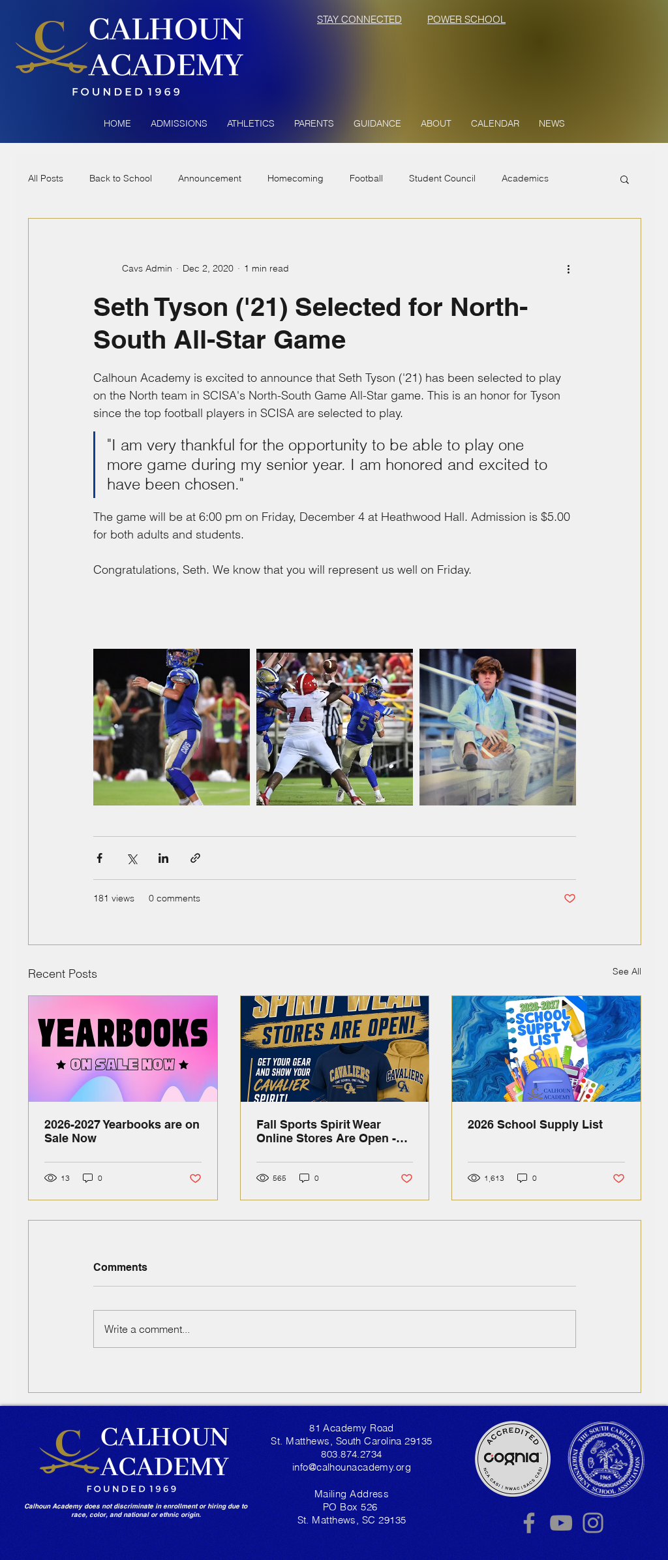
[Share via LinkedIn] (163, 858)
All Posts (45, 178)
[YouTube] (561, 1523)
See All (627, 971)
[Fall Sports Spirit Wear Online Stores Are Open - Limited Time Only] (335, 1049)
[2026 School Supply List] (546, 1049)
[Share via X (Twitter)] (131, 858)
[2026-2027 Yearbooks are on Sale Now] (123, 1049)
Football (366, 178)
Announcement (209, 178)
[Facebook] (529, 1523)
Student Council (442, 178)
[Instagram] (593, 1523)
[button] (179, 123)
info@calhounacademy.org (351, 1467)
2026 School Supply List (535, 1124)
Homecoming (295, 178)
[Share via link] (195, 858)
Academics (525, 178)
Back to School (120, 178)
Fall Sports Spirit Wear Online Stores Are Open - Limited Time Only (326, 1131)
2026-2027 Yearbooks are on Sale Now (122, 1131)
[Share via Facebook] (99, 858)
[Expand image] (171, 727)
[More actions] (568, 268)
